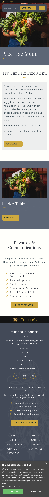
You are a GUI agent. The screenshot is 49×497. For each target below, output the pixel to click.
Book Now (26, 8)
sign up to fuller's (23, 305)
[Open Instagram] (24, 376)
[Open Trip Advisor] (33, 376)
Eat (13, 435)
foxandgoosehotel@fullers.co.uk (25, 368)
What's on (13, 448)
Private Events (13, 444)
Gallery (35, 440)
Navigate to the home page (10, 8)
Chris (25, 352)
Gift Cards (13, 453)
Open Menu (42, 8)
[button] (24, 486)
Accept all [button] (12, 491)
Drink (13, 440)
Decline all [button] (35, 491)
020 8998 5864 (24, 360)
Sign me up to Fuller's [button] (24, 422)
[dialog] (24, 479)
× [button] (46, 463)
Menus (36, 435)
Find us (36, 444)
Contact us (35, 448)
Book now (9, 217)
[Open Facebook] (16, 376)
